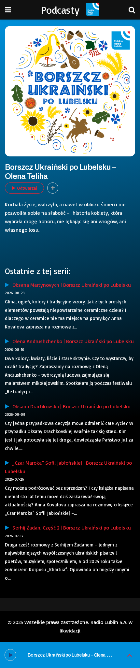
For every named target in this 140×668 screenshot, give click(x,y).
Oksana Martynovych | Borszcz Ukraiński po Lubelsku (70, 285)
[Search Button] (132, 10)
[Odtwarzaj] (10, 655)
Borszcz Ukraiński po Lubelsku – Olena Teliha (73, 655)
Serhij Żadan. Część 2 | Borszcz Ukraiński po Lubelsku (70, 527)
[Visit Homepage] (92, 9)
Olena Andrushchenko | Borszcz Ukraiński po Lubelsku (71, 341)
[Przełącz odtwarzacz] (129, 655)
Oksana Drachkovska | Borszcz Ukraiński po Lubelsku (70, 406)
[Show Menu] (8, 10)
